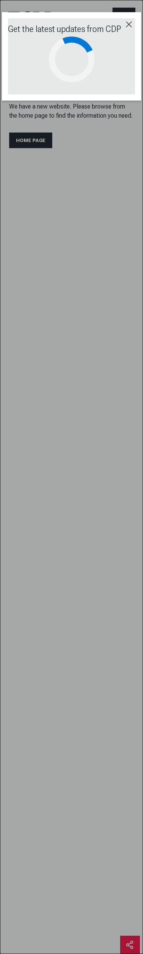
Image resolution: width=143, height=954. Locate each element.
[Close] (129, 24)
